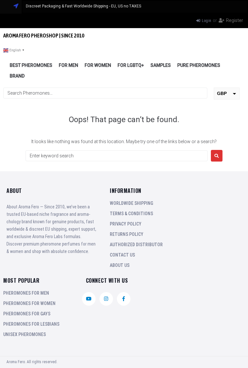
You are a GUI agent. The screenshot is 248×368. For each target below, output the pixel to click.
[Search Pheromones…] (105, 93)
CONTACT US (122, 255)
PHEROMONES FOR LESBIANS (31, 324)
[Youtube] (89, 299)
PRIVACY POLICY (125, 223)
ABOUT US (119, 265)
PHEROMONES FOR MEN (26, 293)
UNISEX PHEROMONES (24, 334)
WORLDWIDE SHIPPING (131, 203)
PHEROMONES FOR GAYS (26, 313)
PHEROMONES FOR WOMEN (29, 303)
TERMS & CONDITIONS (131, 213)
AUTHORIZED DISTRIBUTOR (136, 244)
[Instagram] (106, 299)
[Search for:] (117, 155)
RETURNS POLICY (126, 234)
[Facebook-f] (123, 299)
